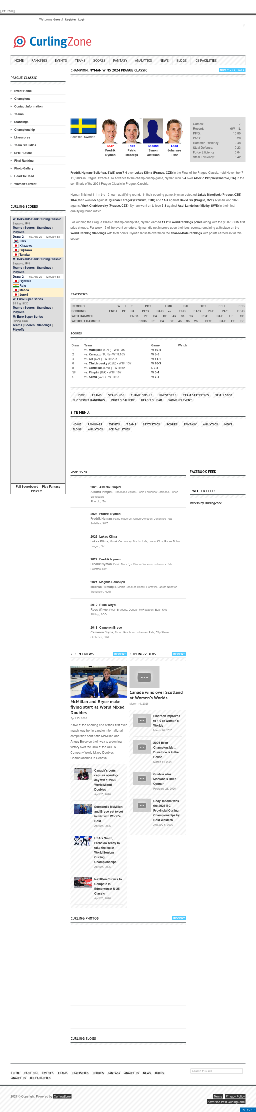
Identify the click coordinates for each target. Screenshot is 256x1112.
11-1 (165, 200)
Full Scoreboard (27, 486)
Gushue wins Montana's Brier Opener (164, 779)
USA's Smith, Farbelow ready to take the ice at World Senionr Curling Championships (107, 850)
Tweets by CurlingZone (206, 503)
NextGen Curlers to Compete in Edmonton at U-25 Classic (108, 886)
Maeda (24, 290)
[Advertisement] (38, 407)
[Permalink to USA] (83, 840)
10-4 (73, 200)
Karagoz (95, 354)
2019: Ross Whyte (103, 604)
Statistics (151, 424)
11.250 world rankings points (182, 222)
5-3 (164, 205)
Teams (80, 60)
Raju (23, 285)
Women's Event (25, 183)
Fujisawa (26, 250)
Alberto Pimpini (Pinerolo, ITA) (215, 178)
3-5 (156, 367)
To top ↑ (248, 1109)
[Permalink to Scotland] (83, 809)
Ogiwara (25, 281)
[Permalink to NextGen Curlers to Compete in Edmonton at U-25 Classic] (83, 882)
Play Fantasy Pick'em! (45, 488)
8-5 (94, 200)
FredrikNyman (110, 152)
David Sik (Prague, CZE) (197, 200)
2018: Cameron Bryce (106, 627)
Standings (21, 121)
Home (19, 60)
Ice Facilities (205, 60)
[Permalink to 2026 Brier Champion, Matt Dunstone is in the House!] (142, 746)
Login (82, 19)
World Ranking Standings (88, 233)
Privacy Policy (235, 1096)
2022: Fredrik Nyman (105, 559)
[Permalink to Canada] (83, 773)
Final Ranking (24, 160)
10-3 (235, 200)
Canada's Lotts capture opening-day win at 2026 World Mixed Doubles (106, 780)
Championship (24, 129)
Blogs (181, 60)
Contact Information (28, 106)
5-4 (184, 178)
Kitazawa (26, 245)
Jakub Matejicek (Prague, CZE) (219, 194)
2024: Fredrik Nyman (105, 513)
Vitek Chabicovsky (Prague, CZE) (104, 205)
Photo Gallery (24, 168)
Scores (99, 60)
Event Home (23, 90)
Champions (22, 98)
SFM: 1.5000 (23, 152)
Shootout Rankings (88, 400)
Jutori (24, 294)
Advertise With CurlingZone (226, 1102)
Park (23, 241)
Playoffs (18, 232)
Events (61, 60)
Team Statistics (25, 145)
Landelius (95, 367)
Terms (218, 1096)
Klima (93, 376)
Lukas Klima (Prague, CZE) (153, 172)
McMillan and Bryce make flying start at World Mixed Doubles (97, 707)
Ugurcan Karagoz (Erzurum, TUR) (131, 200)
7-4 (124, 172)
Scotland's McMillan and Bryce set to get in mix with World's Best (108, 813)
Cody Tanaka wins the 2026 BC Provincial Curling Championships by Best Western (166, 810)
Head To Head (24, 176)
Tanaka (25, 254)
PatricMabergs (132, 152)
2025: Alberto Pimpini (105, 487)
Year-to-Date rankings (186, 233)
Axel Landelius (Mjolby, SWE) (198, 205)
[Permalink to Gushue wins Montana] (142, 778)
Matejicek (95, 349)
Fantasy (120, 60)
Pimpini (94, 372)
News (164, 60)
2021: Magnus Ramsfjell (107, 582)
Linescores (22, 137)
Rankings (39, 60)
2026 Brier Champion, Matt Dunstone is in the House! (166, 749)
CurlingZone (62, 1096)
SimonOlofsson (153, 152)
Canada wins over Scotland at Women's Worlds (156, 695)
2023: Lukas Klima (103, 536)
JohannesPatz (175, 152)
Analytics (143, 60)
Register (70, 19)
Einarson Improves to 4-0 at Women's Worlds (166, 721)
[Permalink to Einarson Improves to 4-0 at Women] (142, 719)
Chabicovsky (98, 363)
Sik (91, 358)
